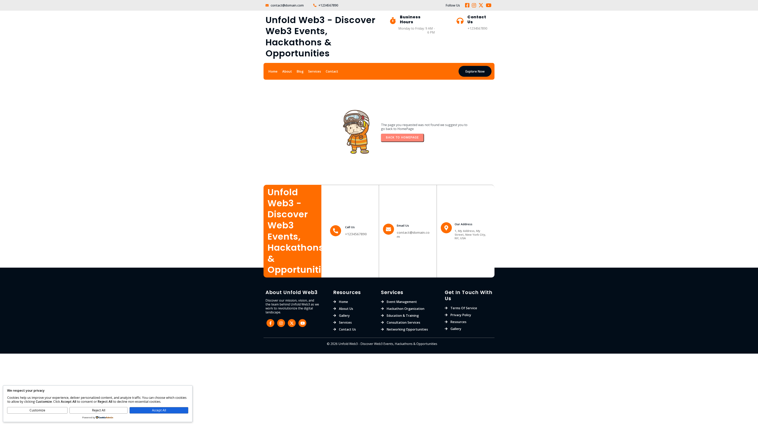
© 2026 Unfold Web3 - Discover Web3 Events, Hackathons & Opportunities (382, 344)
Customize (37, 410)
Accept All (159, 410)
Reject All (98, 410)
